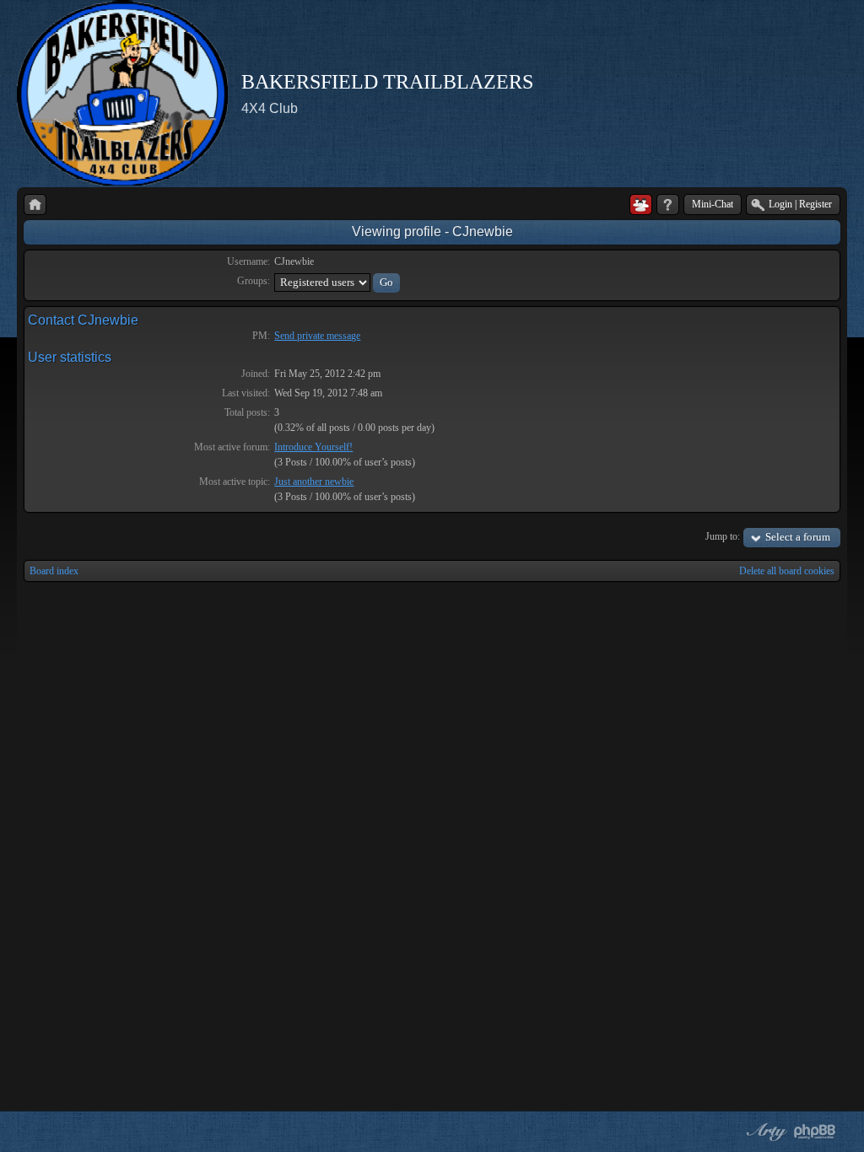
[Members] (640, 204)
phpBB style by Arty (764, 1132)
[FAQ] (667, 204)
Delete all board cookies (786, 571)
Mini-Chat (712, 204)
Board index (54, 571)
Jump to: (722, 536)
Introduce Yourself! (313, 447)
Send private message (317, 336)
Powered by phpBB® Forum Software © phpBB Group (815, 1132)
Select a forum (797, 536)
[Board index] (35, 204)
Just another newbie (314, 481)
